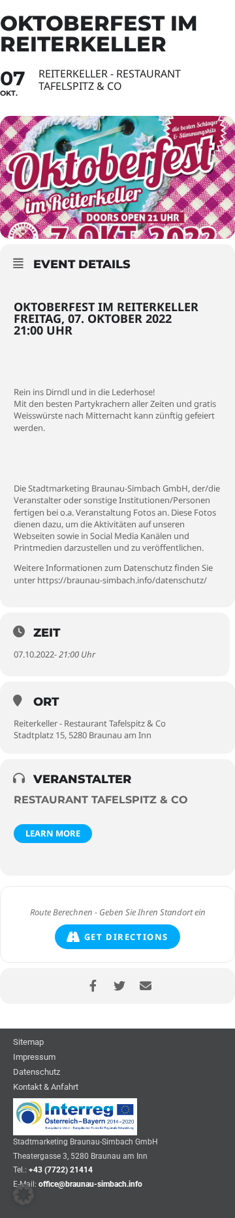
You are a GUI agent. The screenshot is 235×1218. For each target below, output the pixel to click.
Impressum (34, 1057)
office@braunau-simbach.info (90, 1184)
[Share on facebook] (93, 986)
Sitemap (28, 1042)
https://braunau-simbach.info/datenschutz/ (122, 580)
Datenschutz (36, 1072)
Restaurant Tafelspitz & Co (101, 800)
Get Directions (126, 937)
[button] (23, 1194)
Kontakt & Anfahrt (45, 1087)
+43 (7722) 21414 (61, 1169)
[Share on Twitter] (119, 986)
